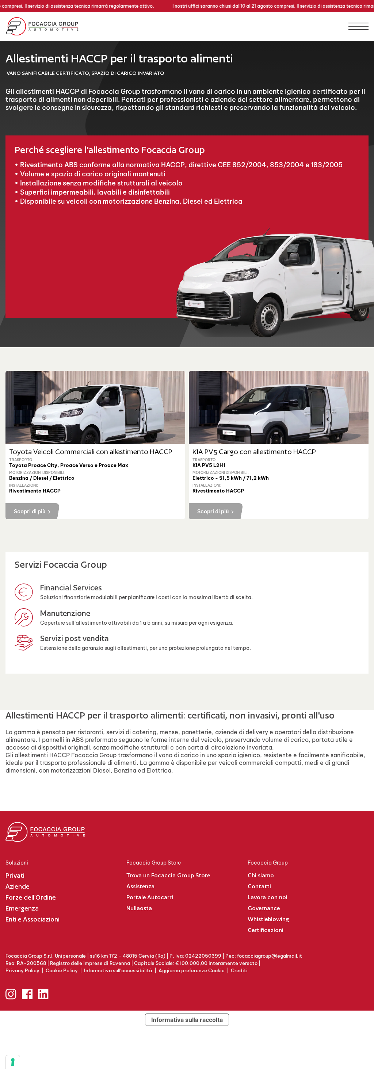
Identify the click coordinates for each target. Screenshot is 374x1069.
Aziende (17, 886)
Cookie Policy (62, 970)
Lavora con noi (267, 897)
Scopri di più (29, 511)
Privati (14, 875)
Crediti (239, 970)
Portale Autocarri (149, 897)
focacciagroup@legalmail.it (269, 956)
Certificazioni (265, 930)
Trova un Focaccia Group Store (168, 875)
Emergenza (22, 908)
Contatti (259, 886)
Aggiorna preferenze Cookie (192, 970)
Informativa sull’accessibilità (118, 970)
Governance (264, 908)
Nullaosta (139, 908)
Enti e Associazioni (32, 919)
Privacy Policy (22, 970)
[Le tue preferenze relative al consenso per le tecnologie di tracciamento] (13, 1062)
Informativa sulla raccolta (187, 1019)
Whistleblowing (268, 919)
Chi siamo (261, 875)
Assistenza (140, 886)
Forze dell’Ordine (30, 897)
